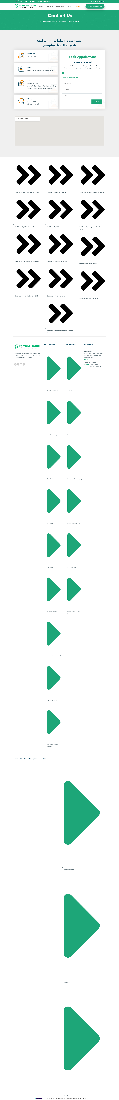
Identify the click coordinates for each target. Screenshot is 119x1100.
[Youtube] (101, 1)
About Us (50, 6)
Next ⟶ (97, 101)
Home (41, 6)
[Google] (103, 1)
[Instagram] (99, 1)
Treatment (59, 6)
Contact (77, 6)
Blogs (69, 6)
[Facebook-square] (15, 364)
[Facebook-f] (98, 1)
